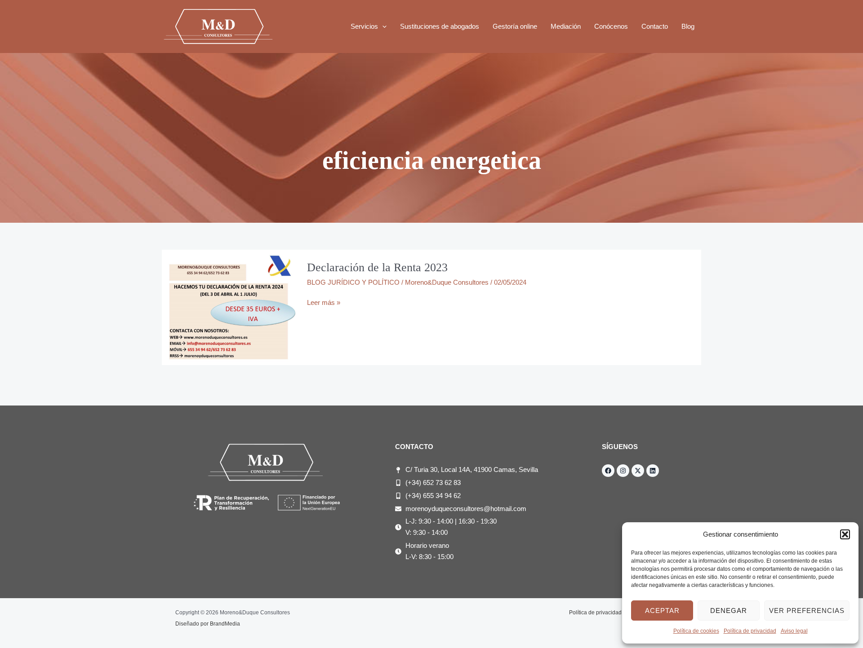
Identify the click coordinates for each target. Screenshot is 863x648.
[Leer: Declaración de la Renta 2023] (229, 307)
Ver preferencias (807, 610)
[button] (845, 534)
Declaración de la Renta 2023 (377, 267)
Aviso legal (794, 631)
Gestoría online (515, 26)
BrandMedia (225, 624)
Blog (687, 26)
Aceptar (662, 610)
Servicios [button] (364, 26)
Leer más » (323, 301)
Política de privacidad (750, 631)
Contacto (654, 26)
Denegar (728, 610)
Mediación (566, 26)
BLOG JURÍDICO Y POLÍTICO (353, 282)
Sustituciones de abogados (439, 26)
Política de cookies (696, 631)
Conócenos (611, 26)
